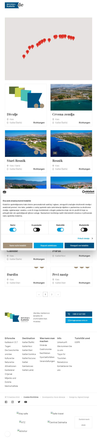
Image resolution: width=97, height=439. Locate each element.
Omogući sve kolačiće (79, 246)
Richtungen (39, 122)
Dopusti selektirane (49, 246)
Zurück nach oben (83, 422)
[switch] (36, 230)
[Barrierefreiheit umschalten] (7, 434)
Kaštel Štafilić (28, 342)
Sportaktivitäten (47, 357)
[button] (23, 57)
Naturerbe (9, 362)
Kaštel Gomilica (29, 354)
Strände (43, 345)
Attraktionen (10, 366)
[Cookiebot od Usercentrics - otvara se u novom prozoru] (84, 192)
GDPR (77, 342)
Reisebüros (62, 362)
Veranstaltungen (47, 361)
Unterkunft (62, 342)
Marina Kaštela (11, 386)
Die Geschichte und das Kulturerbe (12, 354)
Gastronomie (46, 349)
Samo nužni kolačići (17, 246)
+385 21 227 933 (79, 314)
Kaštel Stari (27, 350)
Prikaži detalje (84, 238)
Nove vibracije (59, 397)
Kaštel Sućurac (29, 358)
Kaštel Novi (27, 346)
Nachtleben (45, 353)
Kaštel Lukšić (28, 370)
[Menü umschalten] (89, 5)
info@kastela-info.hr (79, 320)
